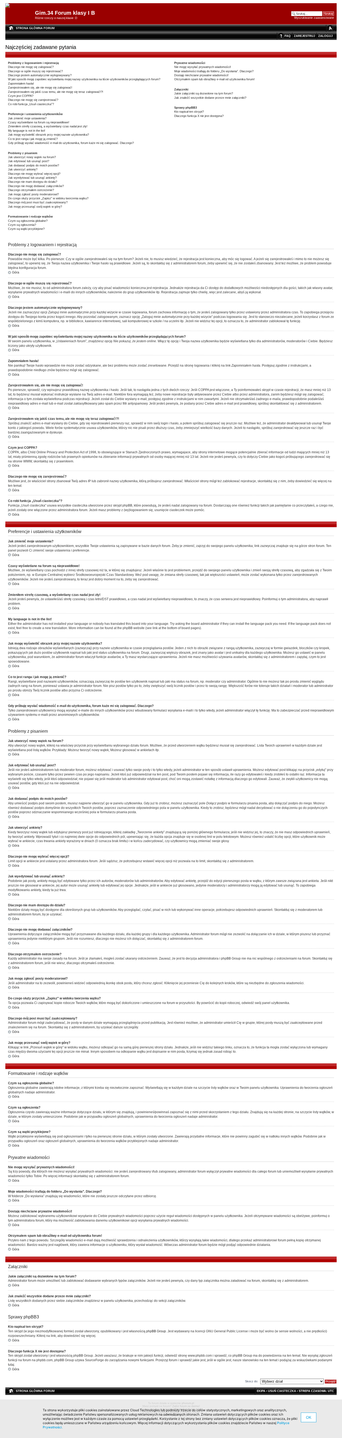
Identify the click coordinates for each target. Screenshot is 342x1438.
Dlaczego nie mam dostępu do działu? (32, 181)
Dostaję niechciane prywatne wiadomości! (201, 75)
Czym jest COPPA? (20, 95)
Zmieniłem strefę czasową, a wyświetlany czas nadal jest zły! (47, 126)
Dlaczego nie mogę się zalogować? (31, 67)
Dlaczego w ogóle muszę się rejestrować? (35, 71)
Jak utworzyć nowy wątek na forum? (32, 157)
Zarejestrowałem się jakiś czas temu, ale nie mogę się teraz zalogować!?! (55, 91)
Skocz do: (251, 1381)
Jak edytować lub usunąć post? (28, 161)
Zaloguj (325, 35)
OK (308, 1417)
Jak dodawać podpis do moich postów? (33, 165)
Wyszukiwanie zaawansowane (314, 17)
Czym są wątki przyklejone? (26, 228)
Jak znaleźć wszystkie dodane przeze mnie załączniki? (210, 97)
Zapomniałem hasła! (21, 83)
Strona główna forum (35, 28)
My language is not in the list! (26, 130)
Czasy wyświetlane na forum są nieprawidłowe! (38, 122)
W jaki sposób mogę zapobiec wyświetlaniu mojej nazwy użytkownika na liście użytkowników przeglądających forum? (84, 79)
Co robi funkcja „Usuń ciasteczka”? (31, 104)
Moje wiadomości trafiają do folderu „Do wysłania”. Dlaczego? (214, 71)
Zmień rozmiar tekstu (330, 28)
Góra (15, 272)
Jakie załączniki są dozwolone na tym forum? (203, 93)
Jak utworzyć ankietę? (22, 169)
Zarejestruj (304, 35)
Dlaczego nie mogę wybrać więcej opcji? (34, 173)
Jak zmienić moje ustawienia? (27, 118)
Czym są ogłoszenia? (22, 224)
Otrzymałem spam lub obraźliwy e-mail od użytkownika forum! (214, 79)
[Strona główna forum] (9, 5)
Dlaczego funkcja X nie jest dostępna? (199, 115)
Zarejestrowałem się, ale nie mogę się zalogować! (40, 87)
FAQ (288, 35)
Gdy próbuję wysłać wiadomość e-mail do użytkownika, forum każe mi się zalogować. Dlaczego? (71, 142)
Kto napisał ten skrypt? (189, 111)
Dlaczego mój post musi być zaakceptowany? (38, 202)
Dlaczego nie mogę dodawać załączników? (36, 186)
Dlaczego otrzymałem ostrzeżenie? (31, 190)
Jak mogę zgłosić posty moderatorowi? (33, 194)
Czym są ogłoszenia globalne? (28, 220)
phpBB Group (156, 1331)
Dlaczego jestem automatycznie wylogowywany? (40, 75)
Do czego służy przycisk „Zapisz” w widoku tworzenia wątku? (48, 198)
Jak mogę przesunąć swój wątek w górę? (35, 206)
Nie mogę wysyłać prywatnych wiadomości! (202, 67)
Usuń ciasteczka (282, 1391)
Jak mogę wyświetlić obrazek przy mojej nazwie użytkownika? (48, 134)
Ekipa (261, 1391)
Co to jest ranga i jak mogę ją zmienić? (33, 138)
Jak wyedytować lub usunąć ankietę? (32, 177)
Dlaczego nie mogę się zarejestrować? (33, 99)
